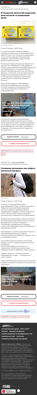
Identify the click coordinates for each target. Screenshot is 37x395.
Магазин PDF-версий (16, 331)
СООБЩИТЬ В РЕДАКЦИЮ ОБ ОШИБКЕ (14, 339)
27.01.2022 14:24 (5, 7)
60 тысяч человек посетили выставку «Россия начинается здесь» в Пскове (16, 279)
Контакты (20, 336)
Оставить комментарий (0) (19, 143)
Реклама (4, 331)
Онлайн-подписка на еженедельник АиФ (16, 334)
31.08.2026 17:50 (5, 162)
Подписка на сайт (8, 336)
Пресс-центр (24, 329)
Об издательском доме (10, 329)
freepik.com (4, 198)
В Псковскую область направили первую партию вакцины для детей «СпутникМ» (17, 105)
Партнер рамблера (16, 386)
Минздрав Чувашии (7, 45)
